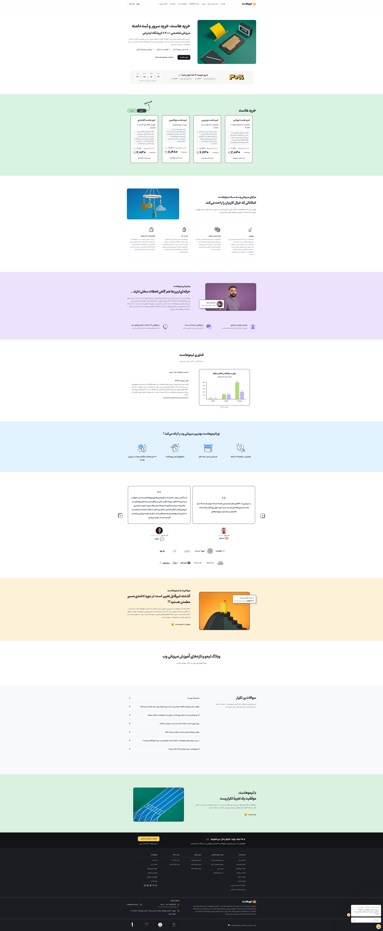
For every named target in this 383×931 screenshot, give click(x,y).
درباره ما (173, 4)
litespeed (224, 404)
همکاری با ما (183, 4)
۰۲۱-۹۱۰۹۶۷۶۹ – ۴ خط (168, 902)
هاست (223, 4)
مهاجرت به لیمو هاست (182, 621)
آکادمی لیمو (163, 4)
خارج (141, 111)
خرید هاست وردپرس (207, 158)
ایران (132, 111)
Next (264, 513)
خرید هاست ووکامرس (175, 158)
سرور (204, 4)
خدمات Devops (194, 4)
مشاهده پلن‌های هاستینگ (164, 57)
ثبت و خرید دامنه (213, 4)
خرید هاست (184, 57)
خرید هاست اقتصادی (144, 158)
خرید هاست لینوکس (239, 158)
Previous (119, 513)
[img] (179, 75)
